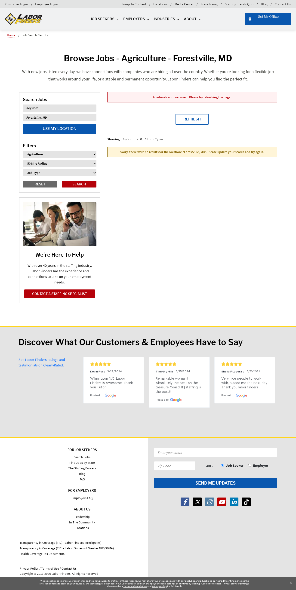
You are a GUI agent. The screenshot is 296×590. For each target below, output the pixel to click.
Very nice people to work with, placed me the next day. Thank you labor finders (244, 383)
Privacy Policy (159, 586)
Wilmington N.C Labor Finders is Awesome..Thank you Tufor (112, 383)
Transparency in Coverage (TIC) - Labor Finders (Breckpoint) (60, 543)
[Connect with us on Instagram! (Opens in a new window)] (209, 502)
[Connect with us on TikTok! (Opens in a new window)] (246, 502)
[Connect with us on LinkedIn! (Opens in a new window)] (234, 502)
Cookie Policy (129, 583)
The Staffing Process (82, 468)
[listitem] (132, 139)
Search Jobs (82, 457)
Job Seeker (235, 465)
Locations (160, 4)
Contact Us (283, 4)
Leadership (82, 517)
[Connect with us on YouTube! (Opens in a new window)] (221, 502)
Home (11, 35)
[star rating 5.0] (113, 364)
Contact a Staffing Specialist (59, 294)
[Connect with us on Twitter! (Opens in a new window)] (197, 502)
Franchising (209, 4)
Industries (164, 19)
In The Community (82, 522)
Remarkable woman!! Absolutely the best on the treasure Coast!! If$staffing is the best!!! (179, 385)
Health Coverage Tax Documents (42, 554)
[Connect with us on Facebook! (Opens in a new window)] (185, 502)
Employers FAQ (82, 498)
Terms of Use (50, 568)
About (190, 19)
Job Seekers (102, 19)
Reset (40, 184)
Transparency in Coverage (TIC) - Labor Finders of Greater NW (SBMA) (67, 548)
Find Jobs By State (82, 463)
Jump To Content (134, 4)
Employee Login (46, 4)
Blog (264, 4)
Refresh (192, 119)
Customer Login (16, 4)
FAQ (82, 479)
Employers (134, 19)
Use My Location (59, 128)
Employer (260, 465)
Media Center (184, 4)
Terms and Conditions (135, 586)
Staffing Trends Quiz (239, 4)
